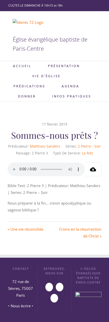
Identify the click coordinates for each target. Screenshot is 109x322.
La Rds (87, 153)
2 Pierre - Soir (89, 146)
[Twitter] (54, 298)
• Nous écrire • (20, 305)
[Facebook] (59, 287)
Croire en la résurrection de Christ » (80, 232)
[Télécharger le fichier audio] (93, 169)
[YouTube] (49, 287)
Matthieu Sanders (45, 146)
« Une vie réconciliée (25, 229)
